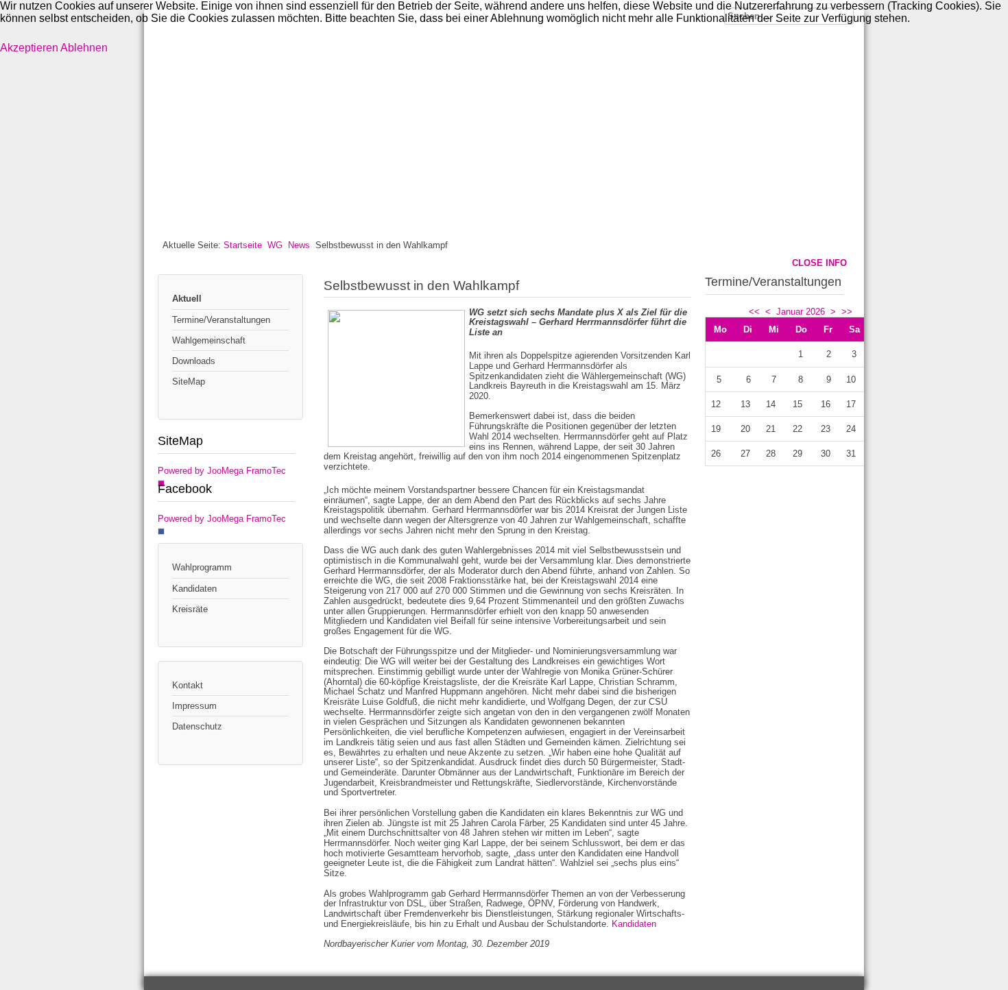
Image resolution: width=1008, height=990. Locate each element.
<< (754, 311)
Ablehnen (84, 47)
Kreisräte (190, 609)
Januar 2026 (800, 311)
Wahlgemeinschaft (208, 340)
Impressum (194, 706)
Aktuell (187, 298)
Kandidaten (194, 588)
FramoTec (266, 471)
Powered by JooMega (200, 471)
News (299, 245)
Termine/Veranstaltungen (221, 320)
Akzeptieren (29, 47)
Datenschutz (197, 726)
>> (846, 311)
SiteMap (188, 381)
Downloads (193, 361)
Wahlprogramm (202, 567)
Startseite (243, 245)
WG (275, 245)
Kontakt (187, 685)
